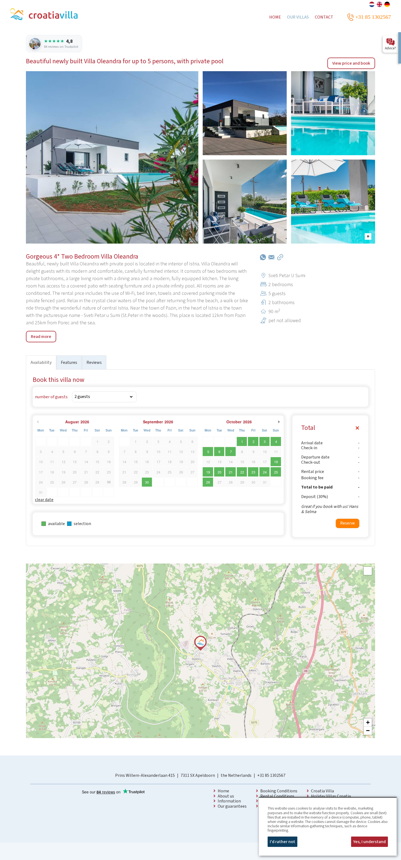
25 (276, 472)
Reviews (94, 362)
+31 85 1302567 (271, 775)
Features (69, 362)
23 (253, 472)
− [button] (368, 730)
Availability (41, 362)
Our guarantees (232, 806)
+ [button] (368, 722)
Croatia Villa (322, 791)
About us (226, 796)
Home (223, 791)
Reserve (347, 523)
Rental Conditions (277, 796)
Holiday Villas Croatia (331, 796)
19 (208, 472)
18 (276, 461)
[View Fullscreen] (368, 571)
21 (231, 472)
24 (265, 472)
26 (208, 482)
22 (242, 472)
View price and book (351, 63)
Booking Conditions (278, 791)
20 (220, 472)
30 (147, 482)
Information (229, 801)
